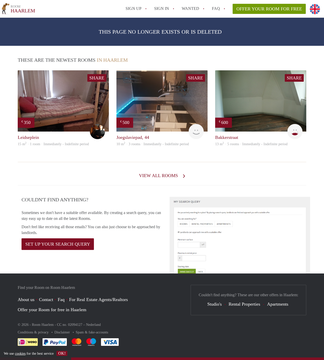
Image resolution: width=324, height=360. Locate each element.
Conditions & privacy (34, 332)
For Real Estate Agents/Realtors (98, 299)
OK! (62, 353)
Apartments (277, 304)
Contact (46, 299)
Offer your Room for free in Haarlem (52, 309)
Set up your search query (57, 244)
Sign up (133, 8)
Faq (61, 299)
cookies (20, 353)
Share (96, 77)
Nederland (93, 325)
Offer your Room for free (269, 8)
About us (26, 299)
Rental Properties (244, 304)
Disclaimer (62, 332)
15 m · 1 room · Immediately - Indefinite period (53, 144)
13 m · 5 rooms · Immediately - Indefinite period (251, 144)
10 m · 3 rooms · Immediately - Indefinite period (152, 144)
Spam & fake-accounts (92, 332)
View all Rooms (159, 175)
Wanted (190, 8)
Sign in (161, 8)
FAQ (216, 8)
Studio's (214, 304)
